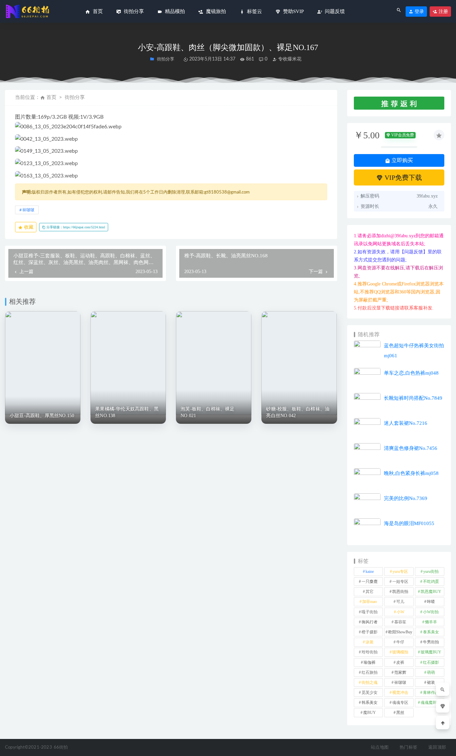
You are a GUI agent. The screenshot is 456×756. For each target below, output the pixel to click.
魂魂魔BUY (431, 702)
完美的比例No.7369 (405, 498)
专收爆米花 (289, 59)
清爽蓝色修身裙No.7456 (410, 448)
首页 (51, 97)
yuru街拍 (431, 571)
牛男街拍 (431, 642)
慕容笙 (400, 622)
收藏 (28, 227)
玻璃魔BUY (431, 652)
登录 (418, 11)
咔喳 (431, 601)
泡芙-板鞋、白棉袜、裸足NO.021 (207, 412)
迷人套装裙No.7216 (405, 423)
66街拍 (61, 747)
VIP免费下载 (402, 177)
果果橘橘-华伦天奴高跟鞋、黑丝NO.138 (127, 412)
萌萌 (431, 672)
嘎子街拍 (370, 612)
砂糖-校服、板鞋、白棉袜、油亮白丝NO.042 (297, 412)
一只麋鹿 (370, 581)
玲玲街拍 (370, 652)
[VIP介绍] (442, 706)
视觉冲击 (400, 692)
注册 (442, 11)
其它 (370, 591)
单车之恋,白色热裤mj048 (411, 373)
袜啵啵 (28, 210)
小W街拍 (431, 612)
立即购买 (401, 160)
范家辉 (400, 672)
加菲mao (369, 601)
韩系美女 (370, 702)
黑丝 (400, 712)
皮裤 (400, 662)
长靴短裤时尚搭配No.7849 (413, 398)
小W (400, 612)
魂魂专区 (400, 702)
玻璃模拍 (400, 652)
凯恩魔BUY (431, 591)
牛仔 (400, 642)
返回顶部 (437, 747)
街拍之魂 (370, 682)
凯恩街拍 (400, 591)
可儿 (400, 601)
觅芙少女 (370, 692)
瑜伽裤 (370, 662)
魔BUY (369, 712)
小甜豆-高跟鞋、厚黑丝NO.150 (42, 415)
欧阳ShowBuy (400, 632)
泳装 (370, 642)
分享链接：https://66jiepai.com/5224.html (75, 227)
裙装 (431, 682)
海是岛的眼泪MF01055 (409, 523)
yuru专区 (400, 571)
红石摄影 (431, 662)
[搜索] (442, 689)
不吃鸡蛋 (431, 581)
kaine (370, 571)
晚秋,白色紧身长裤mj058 (411, 473)
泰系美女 (431, 632)
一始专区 (400, 581)
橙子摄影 (370, 632)
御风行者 (370, 622)
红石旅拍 (370, 672)
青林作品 (431, 692)
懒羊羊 (431, 622)
